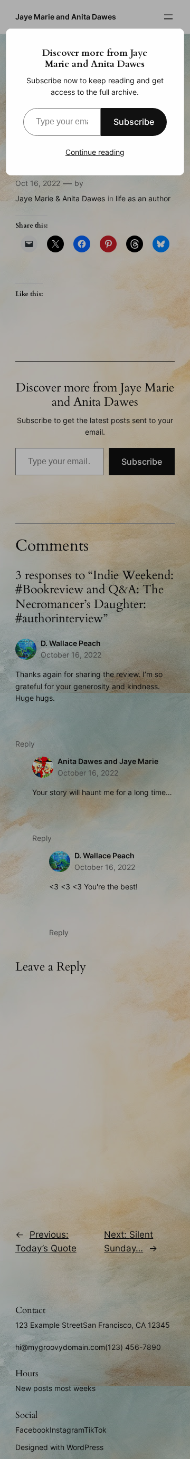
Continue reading (95, 152)
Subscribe (133, 121)
